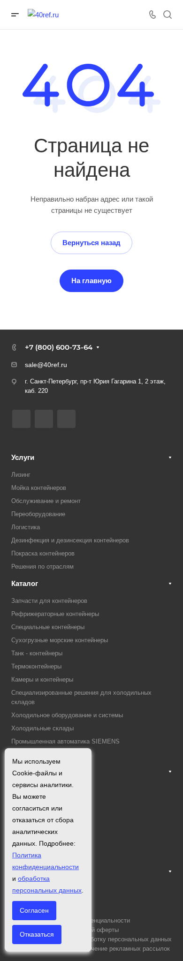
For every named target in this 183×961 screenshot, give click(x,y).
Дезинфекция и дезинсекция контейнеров (70, 540)
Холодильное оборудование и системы (67, 715)
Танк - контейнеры (36, 653)
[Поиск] (167, 14)
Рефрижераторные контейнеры (55, 613)
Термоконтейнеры (36, 666)
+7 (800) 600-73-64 (58, 347)
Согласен (34, 910)
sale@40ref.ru (46, 364)
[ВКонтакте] (21, 419)
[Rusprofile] (66, 419)
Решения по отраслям (42, 566)
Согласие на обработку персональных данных (106, 939)
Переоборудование (38, 514)
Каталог (24, 583)
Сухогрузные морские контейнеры (59, 640)
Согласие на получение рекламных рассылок (105, 948)
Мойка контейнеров (38, 487)
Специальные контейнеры (47, 627)
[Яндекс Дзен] (44, 419)
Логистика (25, 527)
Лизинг (20, 474)
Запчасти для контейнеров (49, 600)
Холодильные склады (42, 728)
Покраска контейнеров (43, 553)
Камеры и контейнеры (42, 679)
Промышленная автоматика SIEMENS (65, 741)
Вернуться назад (91, 243)
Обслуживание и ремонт (46, 500)
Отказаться (37, 934)
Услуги (22, 457)
